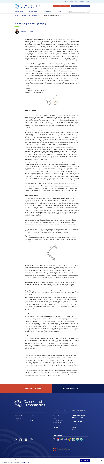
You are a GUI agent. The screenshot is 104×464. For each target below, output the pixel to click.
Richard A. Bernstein (27, 31)
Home (16, 15)
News (76, 1)
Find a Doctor (18, 415)
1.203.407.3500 (78, 420)
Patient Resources (25, 15)
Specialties (17, 421)
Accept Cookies (85, 460)
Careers (71, 1)
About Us (65, 1)
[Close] (101, 460)
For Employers (34, 421)
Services (32, 415)
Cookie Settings (74, 460)
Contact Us (75, 427)
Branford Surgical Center (84, 1)
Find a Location (19, 418)
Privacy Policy (25, 462)
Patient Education (37, 15)
